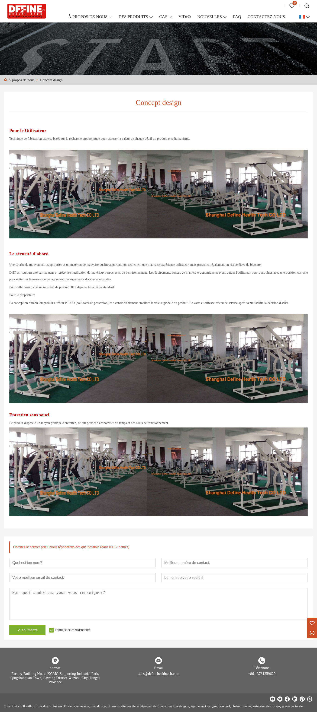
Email (158, 668)
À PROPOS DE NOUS (87, 16)
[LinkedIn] (295, 699)
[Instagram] (309, 699)
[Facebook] (287, 699)
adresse (55, 668)
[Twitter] (280, 699)
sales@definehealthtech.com (158, 674)
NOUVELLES (209, 16)
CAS (163, 16)
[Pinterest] (302, 699)
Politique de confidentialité (72, 630)
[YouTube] (272, 699)
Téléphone (261, 668)
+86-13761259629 (261, 674)
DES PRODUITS (133, 16)
